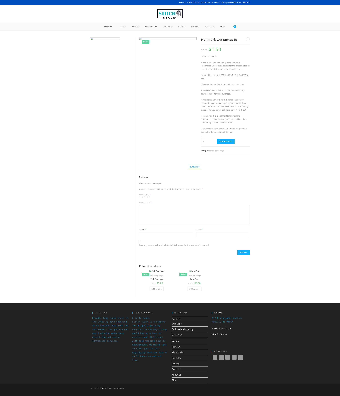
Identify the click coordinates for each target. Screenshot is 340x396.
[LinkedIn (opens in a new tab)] (103, 2)
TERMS (175, 341)
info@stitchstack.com (221, 328)
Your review (145, 202)
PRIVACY (176, 346)
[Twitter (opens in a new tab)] (91, 2)
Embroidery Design (216, 151)
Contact (176, 369)
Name (142, 229)
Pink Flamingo (156, 279)
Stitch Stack (101, 388)
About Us (176, 374)
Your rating (145, 195)
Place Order (178, 352)
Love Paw (194, 279)
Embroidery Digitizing (183, 329)
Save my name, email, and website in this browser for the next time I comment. (174, 245)
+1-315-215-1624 (219, 334)
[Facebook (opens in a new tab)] (94, 2)
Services (176, 319)
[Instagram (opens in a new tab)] (100, 2)
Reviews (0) (194, 167)
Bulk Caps (177, 323)
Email (199, 229)
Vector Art (177, 334)
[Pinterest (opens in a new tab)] (97, 2)
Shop (174, 380)
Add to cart (226, 141)
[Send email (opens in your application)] (106, 2)
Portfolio (176, 358)
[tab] (194, 167)
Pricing (175, 363)
